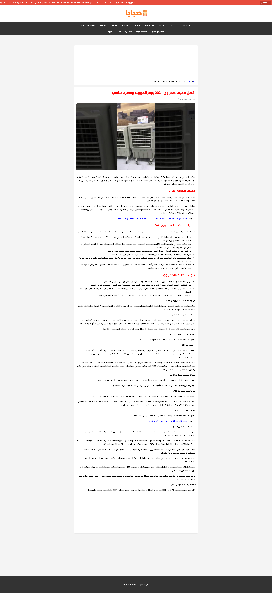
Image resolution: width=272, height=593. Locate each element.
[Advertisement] (136, 63)
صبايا (194, 81)
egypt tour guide (114, 31)
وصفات (103, 25)
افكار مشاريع (126, 25)
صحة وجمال (162, 25)
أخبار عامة (175, 25)
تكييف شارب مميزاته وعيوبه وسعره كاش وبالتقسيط (167, 421)
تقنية (137, 25)
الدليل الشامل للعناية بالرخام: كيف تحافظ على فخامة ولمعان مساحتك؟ (30, 2)
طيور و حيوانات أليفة (88, 25)
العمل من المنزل (158, 31)
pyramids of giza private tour (136, 31)
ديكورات (113, 25)
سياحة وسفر (149, 25)
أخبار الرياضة (187, 25)
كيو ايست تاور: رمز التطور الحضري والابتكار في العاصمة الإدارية (80, 2)
